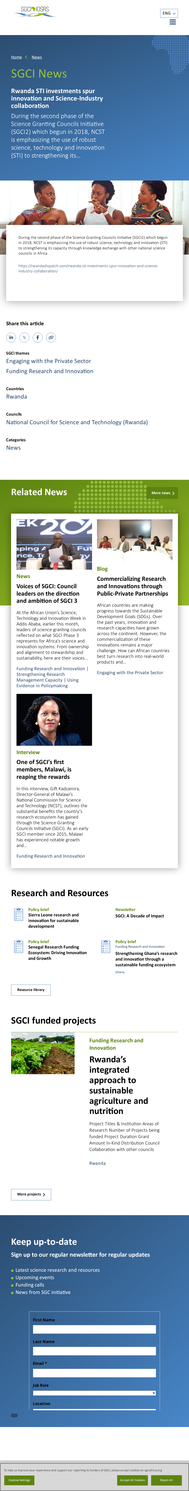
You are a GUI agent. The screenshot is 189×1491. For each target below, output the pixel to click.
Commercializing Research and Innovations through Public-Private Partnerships (132, 586)
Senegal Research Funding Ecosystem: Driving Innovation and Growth (57, 953)
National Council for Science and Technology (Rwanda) (77, 422)
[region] (94, 1477)
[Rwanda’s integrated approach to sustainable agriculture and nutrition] (43, 1053)
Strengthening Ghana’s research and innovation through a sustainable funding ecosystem (146, 959)
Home (16, 57)
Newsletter (125, 909)
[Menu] (170, 22)
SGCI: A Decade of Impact (139, 916)
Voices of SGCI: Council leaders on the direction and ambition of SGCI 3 (47, 594)
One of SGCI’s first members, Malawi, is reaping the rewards (43, 770)
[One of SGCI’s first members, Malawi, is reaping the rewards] (54, 719)
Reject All (166, 1480)
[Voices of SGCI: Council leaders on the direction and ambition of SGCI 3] (54, 544)
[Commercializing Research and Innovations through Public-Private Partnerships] (135, 540)
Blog (102, 569)
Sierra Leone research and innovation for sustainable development (53, 921)
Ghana (120, 972)
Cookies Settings (19, 1480)
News (37, 57)
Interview (28, 753)
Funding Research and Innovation (50, 371)
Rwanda (16, 397)
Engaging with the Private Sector (48, 361)
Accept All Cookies (132, 1480)
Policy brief (38, 909)
